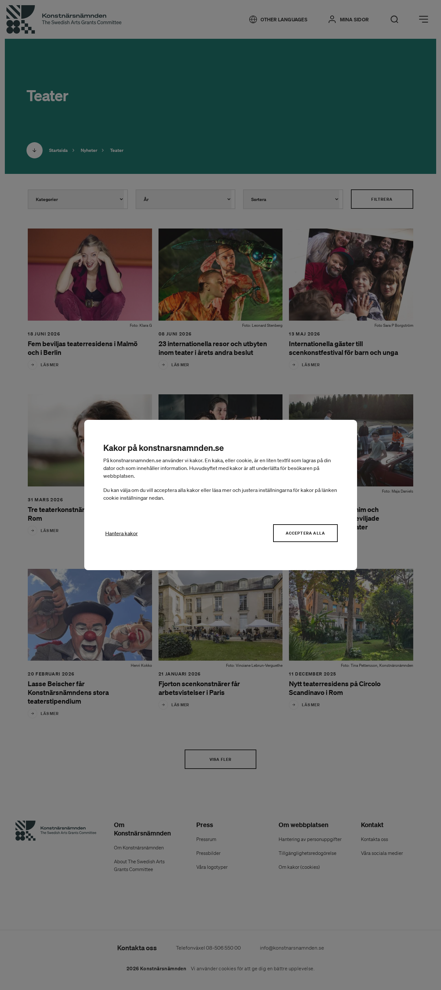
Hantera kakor (121, 533)
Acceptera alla (305, 533)
